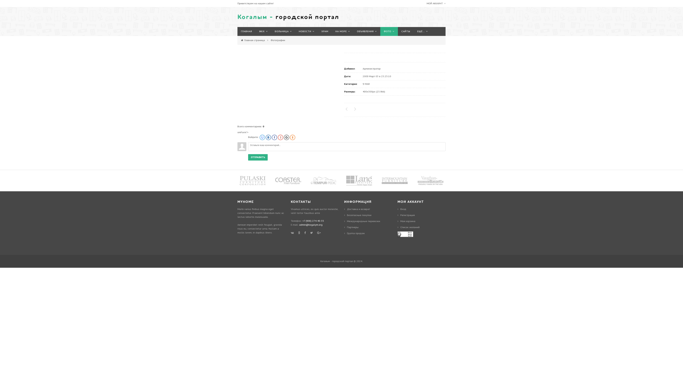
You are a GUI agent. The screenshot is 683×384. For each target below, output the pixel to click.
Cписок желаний (410, 227)
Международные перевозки (363, 221)
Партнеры (353, 227)
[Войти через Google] (286, 137)
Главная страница (254, 40)
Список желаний (620, 34)
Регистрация (617, 27)
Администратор (372, 68)
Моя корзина (407, 221)
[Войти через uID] (262, 137)
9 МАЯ (366, 84)
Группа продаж (356, 233)
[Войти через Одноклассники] (292, 137)
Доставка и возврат (358, 209)
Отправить (258, 157)
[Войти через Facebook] (274, 137)
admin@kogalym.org (310, 224)
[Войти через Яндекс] (280, 137)
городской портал (288, 17)
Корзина (615, 40)
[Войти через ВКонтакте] (268, 137)
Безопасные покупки (359, 215)
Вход (612, 21)
